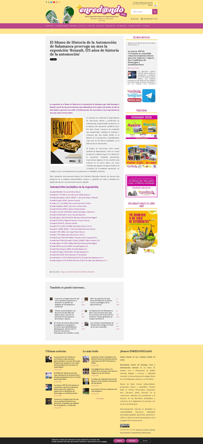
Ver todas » (100, 399)
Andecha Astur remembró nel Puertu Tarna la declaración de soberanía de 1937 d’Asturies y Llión (104, 360)
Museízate (65, 272)
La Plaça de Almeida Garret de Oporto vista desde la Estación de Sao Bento (104, 381)
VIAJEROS (145, 26)
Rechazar (132, 441)
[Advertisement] (84, 84)
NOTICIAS (100, 26)
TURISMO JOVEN (134, 26)
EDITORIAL (50, 26)
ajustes (104, 442)
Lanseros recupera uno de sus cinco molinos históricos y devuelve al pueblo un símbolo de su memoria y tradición (67, 303)
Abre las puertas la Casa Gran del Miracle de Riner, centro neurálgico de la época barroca (101, 302)
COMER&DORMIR (61, 26)
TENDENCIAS (110, 26)
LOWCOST (91, 26)
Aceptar (119, 441)
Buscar (154, 11)
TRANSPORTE (122, 26)
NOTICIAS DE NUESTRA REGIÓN (81, 272)
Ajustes (145, 441)
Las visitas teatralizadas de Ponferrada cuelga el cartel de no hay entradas (102, 325)
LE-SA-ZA (82, 26)
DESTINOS (73, 26)
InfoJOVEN (49, 31)
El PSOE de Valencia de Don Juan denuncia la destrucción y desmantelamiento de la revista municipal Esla (67, 376)
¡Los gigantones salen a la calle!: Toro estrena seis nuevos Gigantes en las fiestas (104, 371)
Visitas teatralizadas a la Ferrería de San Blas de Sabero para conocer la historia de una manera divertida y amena (65, 315)
